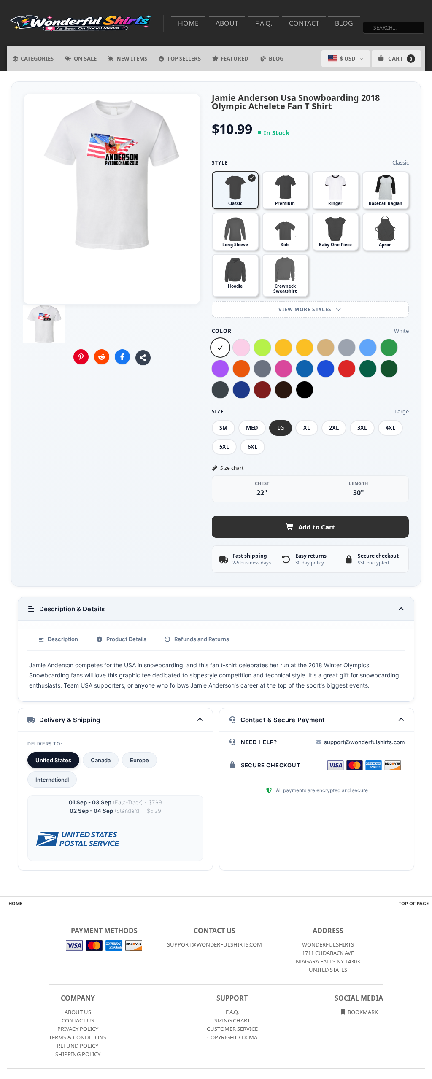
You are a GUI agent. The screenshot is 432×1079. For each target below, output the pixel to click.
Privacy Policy (77, 1029)
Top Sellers (184, 58)
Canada (101, 760)
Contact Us (78, 1020)
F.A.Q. (263, 23)
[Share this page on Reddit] (101, 356)
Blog (344, 23)
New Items (131, 58)
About (227, 23)
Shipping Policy (77, 1054)
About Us (78, 1012)
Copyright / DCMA (232, 1037)
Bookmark (362, 1012)
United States (53, 760)
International (52, 779)
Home (188, 23)
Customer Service (232, 1029)
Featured (234, 58)
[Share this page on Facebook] (122, 356)
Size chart (231, 468)
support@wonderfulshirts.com (364, 742)
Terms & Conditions (77, 1037)
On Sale (85, 58)
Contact (304, 23)
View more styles (305, 309)
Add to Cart (316, 527)
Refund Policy (77, 1045)
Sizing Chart (232, 1020)
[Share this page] (143, 357)
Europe (139, 760)
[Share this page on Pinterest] (81, 356)
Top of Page (414, 903)
